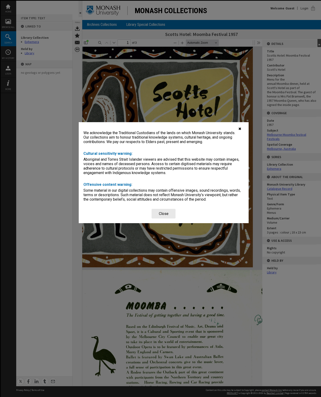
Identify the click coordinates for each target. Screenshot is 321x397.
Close (163, 213)
